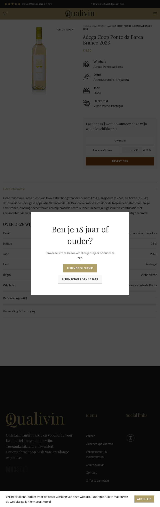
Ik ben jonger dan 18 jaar (80, 279)
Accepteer (144, 498)
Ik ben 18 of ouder (80, 268)
